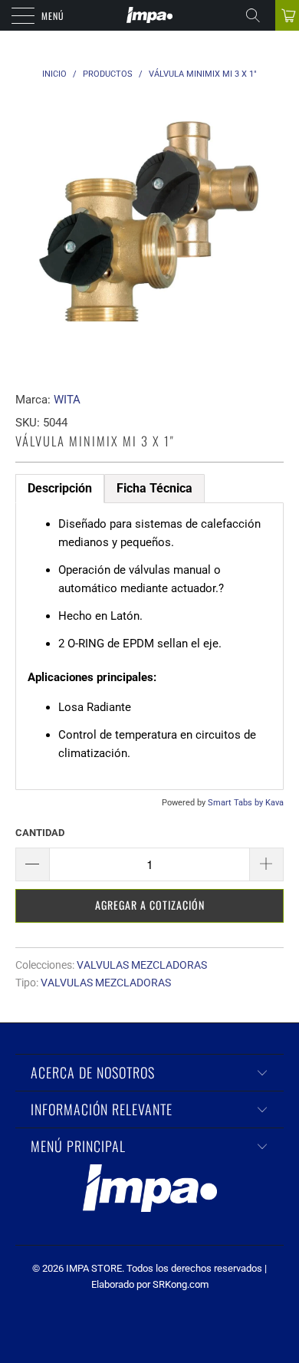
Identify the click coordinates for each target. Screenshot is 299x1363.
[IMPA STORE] (150, 15)
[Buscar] (258, 15)
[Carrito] (287, 15)
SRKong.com (181, 1284)
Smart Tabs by (236, 803)
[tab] (154, 488)
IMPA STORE (94, 1268)
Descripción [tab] (60, 488)
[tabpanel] (149, 646)
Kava (274, 803)
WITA (67, 400)
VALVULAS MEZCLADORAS (142, 965)
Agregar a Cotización (150, 905)
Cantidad (39, 832)
